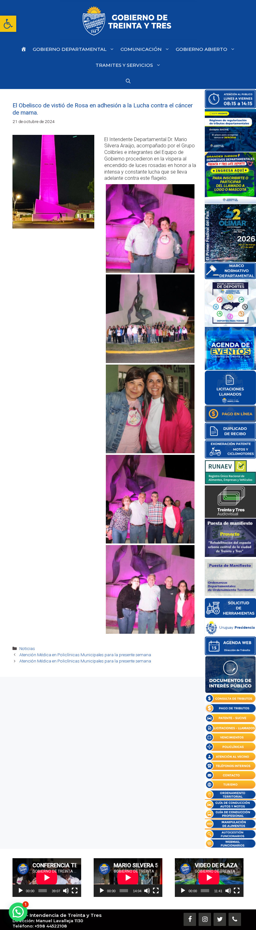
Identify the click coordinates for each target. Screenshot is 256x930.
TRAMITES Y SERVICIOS (124, 65)
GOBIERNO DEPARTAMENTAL (69, 49)
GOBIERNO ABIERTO (201, 49)
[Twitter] (220, 919)
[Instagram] (205, 919)
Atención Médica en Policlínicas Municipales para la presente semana (85, 654)
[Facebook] (190, 919)
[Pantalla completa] (74, 891)
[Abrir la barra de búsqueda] (128, 81)
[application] (46, 877)
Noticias (27, 648)
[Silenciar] (66, 891)
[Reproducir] (20, 891)
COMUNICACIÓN (141, 49)
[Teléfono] (235, 919)
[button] (8, 24)
